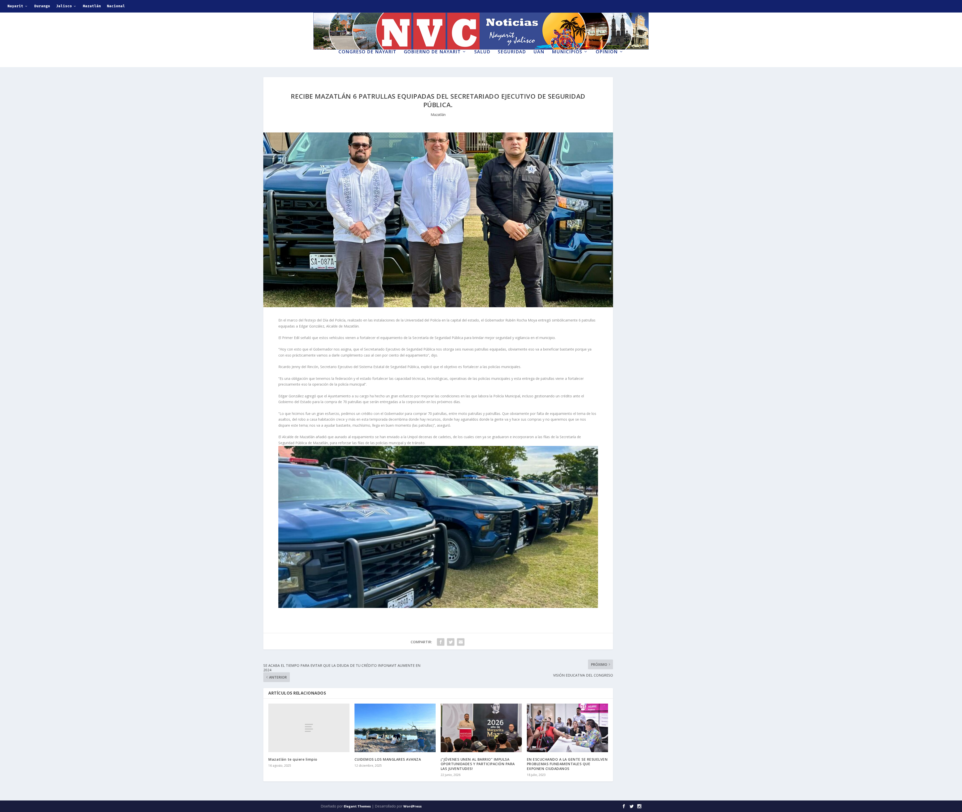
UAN (538, 52)
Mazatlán (92, 6)
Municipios (567, 52)
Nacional (116, 6)
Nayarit (15, 6)
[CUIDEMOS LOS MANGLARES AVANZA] (395, 728)
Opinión (607, 52)
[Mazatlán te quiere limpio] (308, 728)
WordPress (412, 806)
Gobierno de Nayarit (432, 52)
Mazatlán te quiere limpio (292, 759)
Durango (42, 6)
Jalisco (64, 6)
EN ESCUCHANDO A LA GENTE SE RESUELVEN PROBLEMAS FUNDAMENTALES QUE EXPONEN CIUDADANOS (567, 764)
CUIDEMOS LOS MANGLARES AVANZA (387, 759)
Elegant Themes (357, 806)
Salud (482, 52)
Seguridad (512, 52)
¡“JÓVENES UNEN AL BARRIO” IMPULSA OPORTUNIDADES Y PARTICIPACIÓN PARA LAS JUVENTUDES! (478, 764)
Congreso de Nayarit (367, 52)
